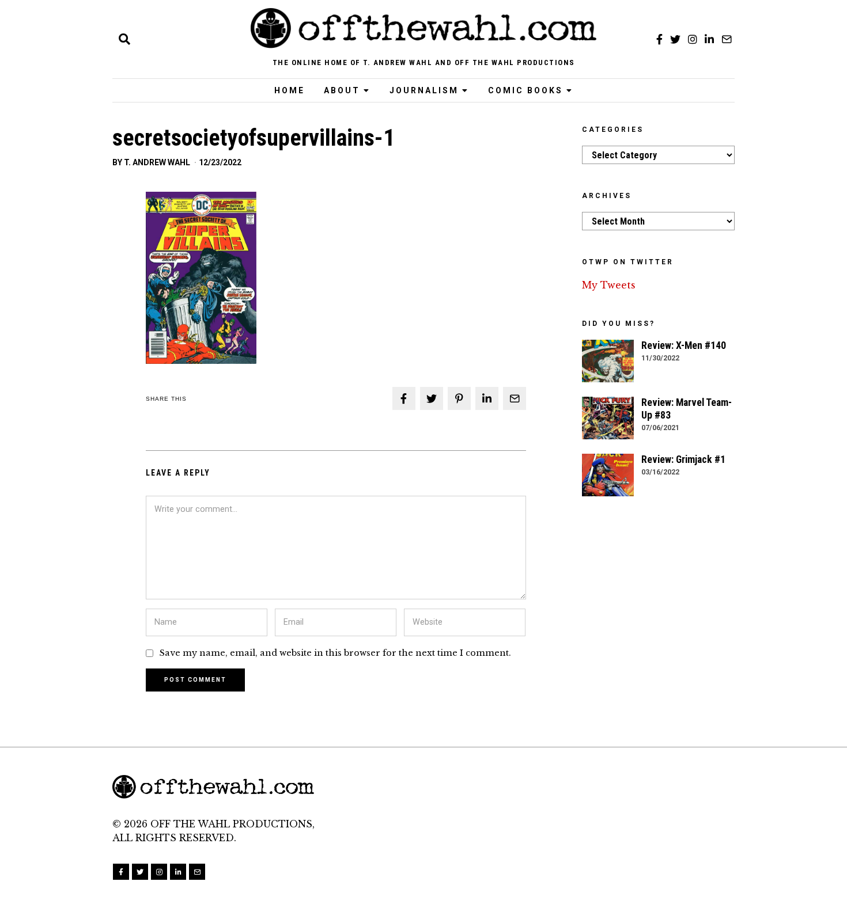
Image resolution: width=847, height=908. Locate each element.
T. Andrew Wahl (157, 162)
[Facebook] (659, 39)
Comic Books (525, 90)
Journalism (424, 90)
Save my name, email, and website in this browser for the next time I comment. (335, 653)
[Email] (727, 39)
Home (289, 90)
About (342, 90)
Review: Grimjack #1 (683, 459)
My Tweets (609, 285)
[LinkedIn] (709, 39)
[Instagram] (692, 39)
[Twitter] (675, 39)
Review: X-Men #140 (683, 345)
